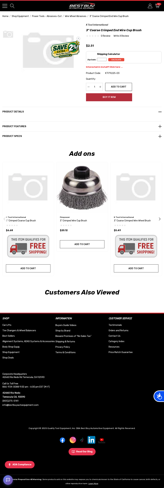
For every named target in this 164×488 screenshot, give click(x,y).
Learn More (93, 483)
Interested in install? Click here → (104, 67)
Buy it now (109, 97)
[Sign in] (149, 6)
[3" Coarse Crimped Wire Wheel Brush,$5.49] (136, 187)
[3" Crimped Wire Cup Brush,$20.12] (82, 187)
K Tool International (97, 25)
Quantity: (91, 79)
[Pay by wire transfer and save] (65, 49)
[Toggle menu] (4, 5)
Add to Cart (118, 86)
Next (159, 219)
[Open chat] (8, 480)
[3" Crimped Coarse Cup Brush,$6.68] (28, 187)
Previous (4, 219)
